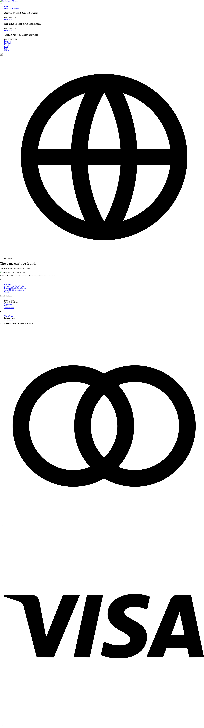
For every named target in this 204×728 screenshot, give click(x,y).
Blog (6, 49)
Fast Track (7, 43)
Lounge (6, 45)
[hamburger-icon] (1, 3)
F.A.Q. (6, 47)
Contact (6, 50)
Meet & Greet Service (11, 8)
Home (6, 6)
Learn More (8, 19)
